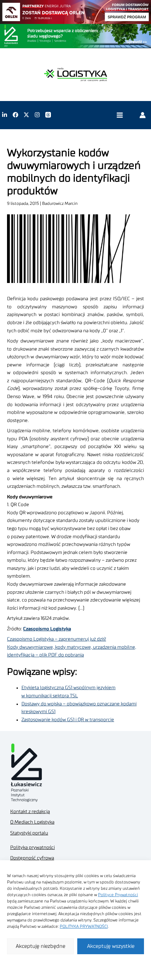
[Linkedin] (4, 114)
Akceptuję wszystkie (110, 946)
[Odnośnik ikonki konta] (142, 114)
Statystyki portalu (29, 833)
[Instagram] (37, 114)
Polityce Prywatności (118, 895)
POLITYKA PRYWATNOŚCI (84, 926)
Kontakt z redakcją (30, 811)
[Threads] (48, 114)
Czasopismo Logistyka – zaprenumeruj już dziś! (56, 639)
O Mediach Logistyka (32, 822)
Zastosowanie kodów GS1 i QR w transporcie (67, 719)
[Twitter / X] (26, 114)
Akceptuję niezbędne (40, 946)
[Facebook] (15, 114)
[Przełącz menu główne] (119, 114)
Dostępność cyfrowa (32, 858)
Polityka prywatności (32, 847)
